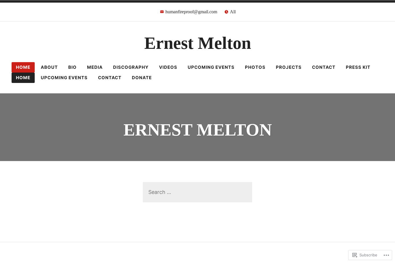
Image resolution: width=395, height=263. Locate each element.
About (49, 67)
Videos (168, 67)
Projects (289, 67)
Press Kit (358, 67)
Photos (255, 67)
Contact (323, 67)
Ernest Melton (197, 43)
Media (95, 67)
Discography (131, 67)
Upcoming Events (211, 67)
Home (23, 67)
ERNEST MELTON (197, 129)
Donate (142, 77)
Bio (72, 67)
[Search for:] (197, 192)
